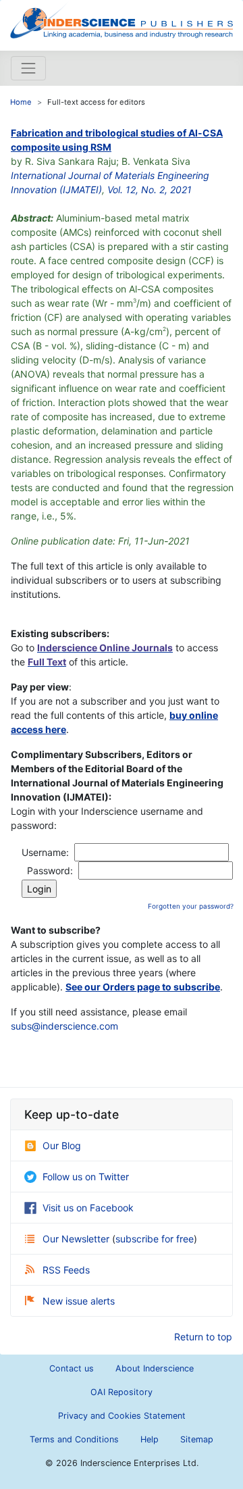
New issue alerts (79, 1301)
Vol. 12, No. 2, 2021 (149, 189)
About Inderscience (154, 1368)
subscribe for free (154, 1238)
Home (21, 102)
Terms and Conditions (74, 1439)
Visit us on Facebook (88, 1207)
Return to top (203, 1336)
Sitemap (196, 1439)
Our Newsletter (77, 1238)
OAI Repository (121, 1392)
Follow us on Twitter (86, 1176)
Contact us (71, 1368)
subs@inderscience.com (64, 1026)
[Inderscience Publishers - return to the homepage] (121, 20)
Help (149, 1439)
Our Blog (62, 1145)
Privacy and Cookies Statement (122, 1416)
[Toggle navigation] (28, 68)
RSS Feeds (66, 1270)
